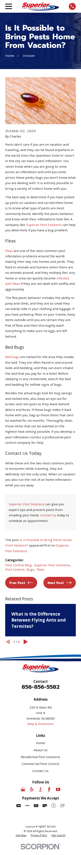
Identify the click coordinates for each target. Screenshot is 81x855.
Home (40, 743)
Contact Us (40, 771)
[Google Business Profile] (23, 789)
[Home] (40, 6)
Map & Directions (40, 724)
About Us (41, 750)
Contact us (48, 515)
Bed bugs (12, 357)
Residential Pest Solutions (40, 757)
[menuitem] (21, 835)
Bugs (30, 569)
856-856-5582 (41, 687)
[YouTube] (58, 789)
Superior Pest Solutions (44, 225)
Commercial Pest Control (40, 764)
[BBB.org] (40, 789)
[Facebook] (49, 789)
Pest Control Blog (18, 565)
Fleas (9, 251)
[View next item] (25, 641)
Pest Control (14, 569)
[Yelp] (31, 789)
